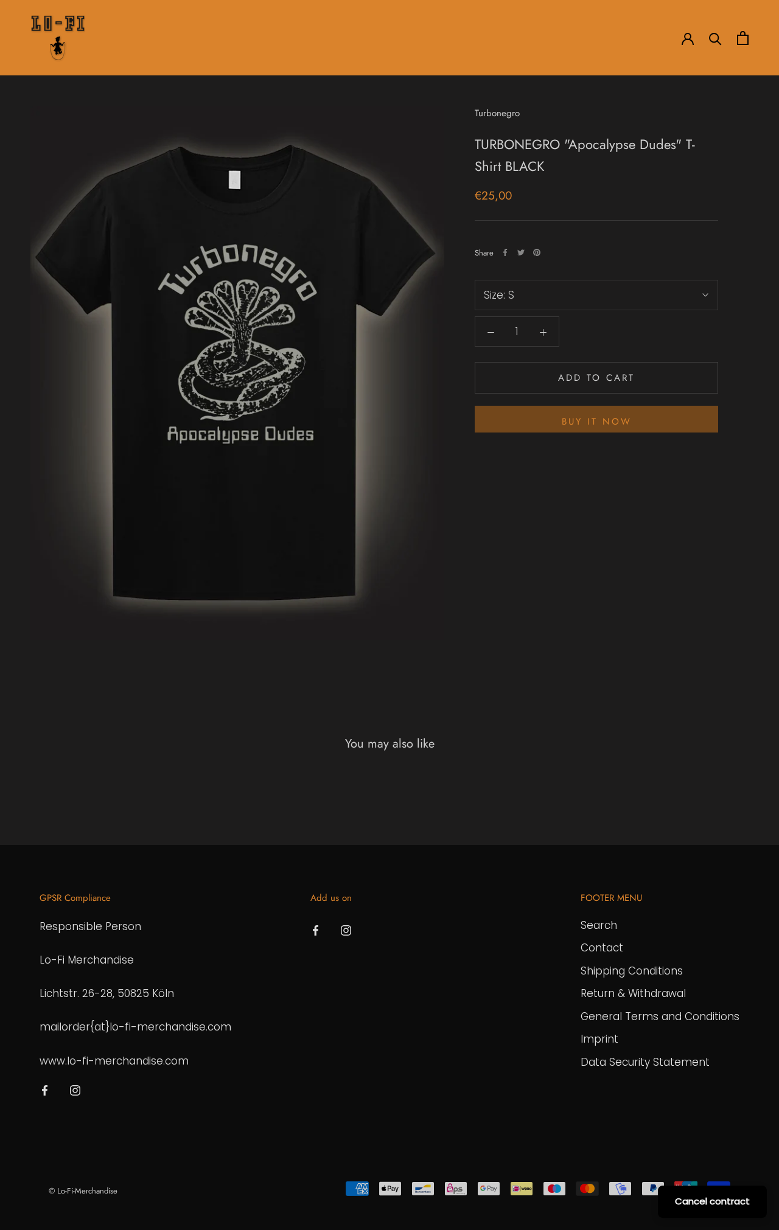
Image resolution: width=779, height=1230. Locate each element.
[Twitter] (521, 252)
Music (296, 38)
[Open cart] (743, 38)
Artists (120, 38)
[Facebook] (505, 252)
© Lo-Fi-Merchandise (83, 1191)
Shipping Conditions (632, 971)
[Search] (715, 38)
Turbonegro (497, 113)
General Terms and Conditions (660, 1016)
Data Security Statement (645, 1062)
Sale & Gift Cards (368, 38)
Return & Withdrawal (633, 993)
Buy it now (597, 421)
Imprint (599, 1039)
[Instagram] (75, 1090)
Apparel (173, 38)
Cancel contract (712, 1201)
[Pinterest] (536, 252)
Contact (602, 947)
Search (599, 925)
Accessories (237, 38)
